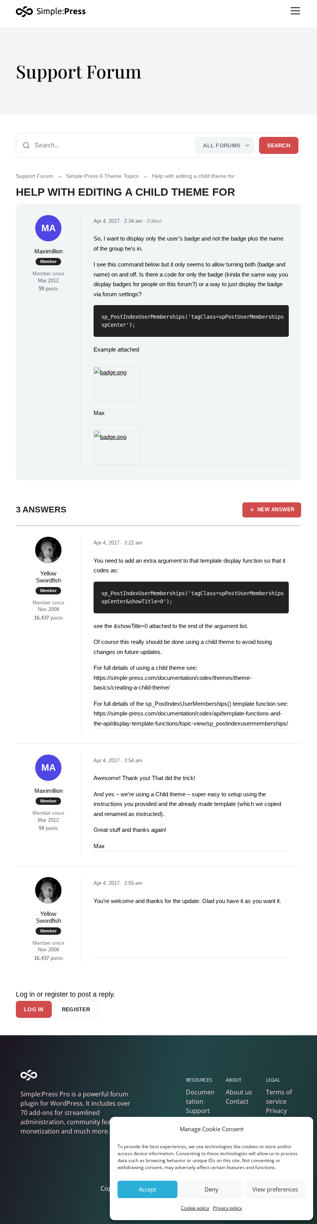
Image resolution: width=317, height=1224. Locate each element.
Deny (211, 1189)
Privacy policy (227, 1208)
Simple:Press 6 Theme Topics (102, 176)
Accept (147, 1189)
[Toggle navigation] (295, 10)
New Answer (276, 509)
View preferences (275, 1189)
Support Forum (34, 176)
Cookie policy (195, 1208)
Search (278, 145)
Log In (34, 1009)
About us (239, 1092)
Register (76, 1009)
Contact (237, 1101)
